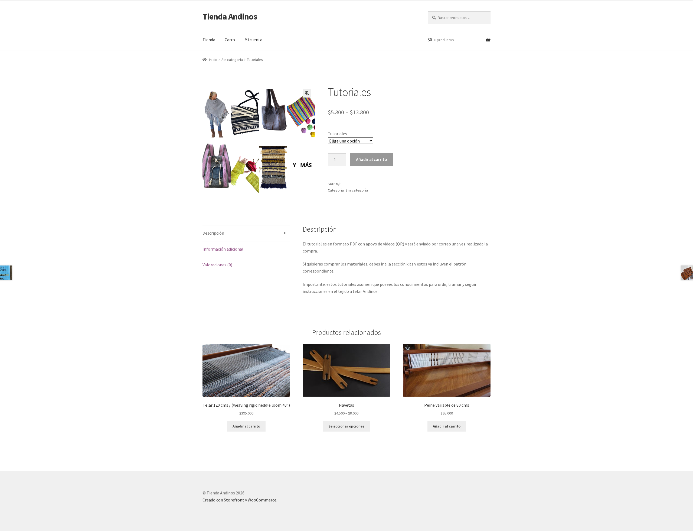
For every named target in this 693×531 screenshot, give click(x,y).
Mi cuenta (253, 39)
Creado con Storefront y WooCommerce (239, 500)
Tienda (208, 39)
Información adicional (222, 249)
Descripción (213, 233)
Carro (230, 39)
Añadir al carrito (371, 159)
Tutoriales (337, 133)
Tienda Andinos (229, 16)
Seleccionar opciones (346, 426)
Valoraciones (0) (217, 264)
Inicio (213, 59)
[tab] (246, 233)
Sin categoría (232, 59)
